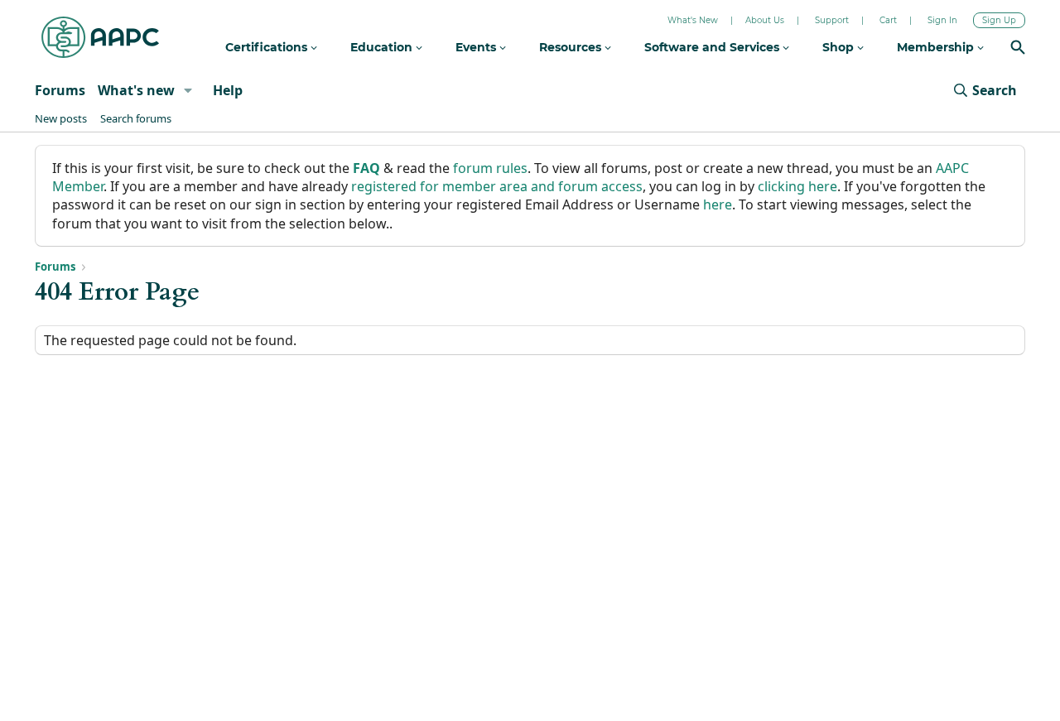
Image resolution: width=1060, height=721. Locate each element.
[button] (188, 90)
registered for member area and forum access (497, 186)
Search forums (135, 118)
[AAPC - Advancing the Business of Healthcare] (100, 37)
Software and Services (713, 47)
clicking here (797, 186)
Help (228, 90)
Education (383, 47)
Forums (60, 90)
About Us (764, 20)
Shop (839, 47)
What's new (136, 90)
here (717, 204)
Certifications (268, 47)
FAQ (366, 168)
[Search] (1017, 49)
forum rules (490, 168)
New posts (61, 118)
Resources (572, 47)
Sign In (942, 20)
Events (477, 47)
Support (832, 20)
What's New (692, 20)
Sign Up (999, 20)
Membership (937, 47)
